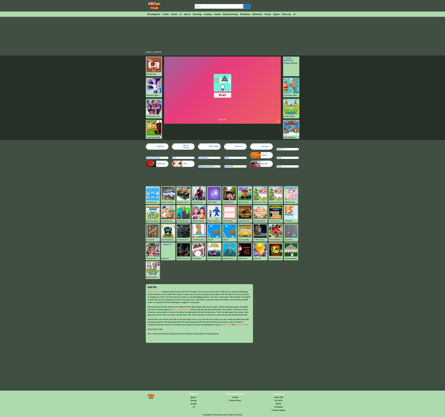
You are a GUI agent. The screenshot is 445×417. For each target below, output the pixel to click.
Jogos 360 (278, 397)
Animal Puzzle (151, 202)
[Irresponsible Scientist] (152, 274)
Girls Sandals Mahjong (262, 221)
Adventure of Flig (260, 202)
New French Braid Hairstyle (171, 240)
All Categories (153, 14)
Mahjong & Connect (206, 166)
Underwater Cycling (230, 258)
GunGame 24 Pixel (183, 240)
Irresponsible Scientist (154, 277)
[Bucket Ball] (198, 256)
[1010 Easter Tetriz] (275, 218)
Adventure (257, 14)
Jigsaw (276, 14)
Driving (194, 400)
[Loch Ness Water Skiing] (291, 93)
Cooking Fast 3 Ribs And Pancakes (159, 258)
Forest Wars (289, 116)
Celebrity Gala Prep (199, 221)
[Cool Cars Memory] (244, 237)
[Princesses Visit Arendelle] (153, 114)
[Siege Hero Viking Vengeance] (244, 218)
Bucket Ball (196, 258)
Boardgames (203, 158)
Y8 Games (278, 407)
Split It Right (212, 202)
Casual (217, 14)
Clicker (279, 166)
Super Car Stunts (214, 258)
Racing (264, 164)
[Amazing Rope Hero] (198, 199)
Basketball (228, 166)
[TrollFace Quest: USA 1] (260, 237)
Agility (226, 158)
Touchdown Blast (153, 137)
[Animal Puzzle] (152, 199)
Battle (278, 158)
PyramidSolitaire (290, 258)
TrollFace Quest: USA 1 (262, 240)
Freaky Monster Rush (185, 221)
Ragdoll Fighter (228, 202)
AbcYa (278, 404)
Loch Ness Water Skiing (291, 95)
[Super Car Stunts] (214, 256)
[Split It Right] (214, 199)
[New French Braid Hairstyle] (168, 237)
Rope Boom (288, 240)
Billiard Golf (226, 325)
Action (174, 14)
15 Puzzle (288, 221)
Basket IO (165, 258)
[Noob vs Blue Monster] (214, 218)
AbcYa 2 (160, 146)
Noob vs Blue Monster (216, 221)
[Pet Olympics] (291, 135)
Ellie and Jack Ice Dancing (153, 95)
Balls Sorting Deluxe (153, 221)
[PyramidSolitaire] (290, 256)
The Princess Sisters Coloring (203, 240)
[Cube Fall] (260, 256)
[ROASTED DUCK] (275, 256)
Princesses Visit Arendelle (153, 116)
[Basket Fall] (153, 71)
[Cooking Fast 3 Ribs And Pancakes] (152, 256)
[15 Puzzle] (290, 218)
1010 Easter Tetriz (276, 221)
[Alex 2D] (214, 237)
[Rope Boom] (290, 237)
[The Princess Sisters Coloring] (198, 237)
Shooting (197, 14)
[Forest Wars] (291, 114)
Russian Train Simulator (186, 202)
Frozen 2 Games (278, 410)
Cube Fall (257, 258)
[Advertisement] (222, 33)
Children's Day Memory (292, 202)
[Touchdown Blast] (153, 135)
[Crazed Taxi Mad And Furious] (168, 199)
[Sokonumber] (229, 218)
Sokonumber (228, 221)
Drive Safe (150, 240)
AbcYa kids (214, 146)
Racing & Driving (230, 14)
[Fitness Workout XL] (291, 60)
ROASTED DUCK (275, 258)
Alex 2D (210, 240)
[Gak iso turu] (244, 256)
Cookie (235, 397)
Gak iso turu (242, 258)
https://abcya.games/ (181, 309)
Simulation (245, 14)
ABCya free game (155, 292)
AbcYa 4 (238, 146)
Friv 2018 (278, 400)
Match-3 (279, 149)
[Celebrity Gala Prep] (198, 218)
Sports (187, 14)
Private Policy (235, 400)
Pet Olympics (289, 137)
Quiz (174, 158)
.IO (294, 14)
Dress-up (286, 14)
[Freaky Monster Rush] (183, 218)
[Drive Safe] (152, 237)
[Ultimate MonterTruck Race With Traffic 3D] (275, 237)
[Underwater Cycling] (229, 256)
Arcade (194, 404)
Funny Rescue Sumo (169, 221)
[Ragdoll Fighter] (229, 199)
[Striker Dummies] (183, 256)
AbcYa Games (186, 146)
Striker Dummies (183, 258)
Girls (185, 164)
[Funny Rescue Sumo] (168, 218)
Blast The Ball (243, 202)
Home (148, 52)
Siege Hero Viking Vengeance (249, 221)
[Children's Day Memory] (290, 199)
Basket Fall (151, 74)
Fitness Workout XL (291, 63)
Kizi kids (264, 146)
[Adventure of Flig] (260, 199)
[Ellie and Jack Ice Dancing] (153, 93)
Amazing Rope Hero (199, 202)
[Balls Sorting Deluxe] (152, 218)
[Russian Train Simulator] (183, 199)
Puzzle (166, 14)
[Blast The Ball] (244, 199)
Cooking (207, 14)
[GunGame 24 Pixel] (183, 237)
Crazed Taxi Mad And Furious (172, 202)
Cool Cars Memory (245, 240)
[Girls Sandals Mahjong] (260, 218)
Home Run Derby (242, 325)
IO (181, 14)
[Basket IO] (167, 244)
